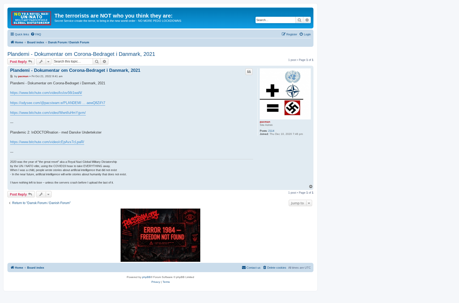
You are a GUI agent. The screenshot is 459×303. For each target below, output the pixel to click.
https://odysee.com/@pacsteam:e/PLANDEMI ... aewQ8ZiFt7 (57, 103)
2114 (271, 130)
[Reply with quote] (248, 71)
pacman (265, 121)
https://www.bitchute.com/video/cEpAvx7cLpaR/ (47, 142)
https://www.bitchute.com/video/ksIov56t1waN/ (46, 93)
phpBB (146, 277)
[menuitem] (36, 34)
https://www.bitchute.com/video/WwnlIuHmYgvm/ (48, 113)
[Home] (31, 17)
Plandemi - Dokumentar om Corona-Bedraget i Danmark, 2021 (81, 54)
